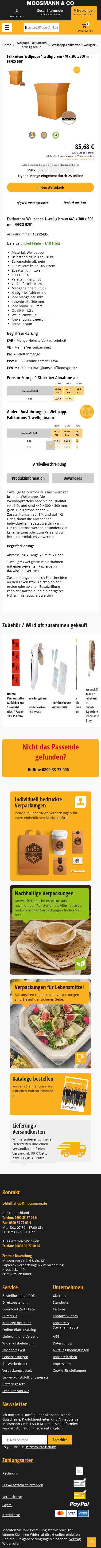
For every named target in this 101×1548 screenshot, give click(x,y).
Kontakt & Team (65, 1316)
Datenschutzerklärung (40, 1447)
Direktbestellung (15, 1302)
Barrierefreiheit (65, 1357)
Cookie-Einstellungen (69, 1370)
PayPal (7, 1505)
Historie (59, 1309)
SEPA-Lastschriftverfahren (22, 1485)
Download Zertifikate (18, 1309)
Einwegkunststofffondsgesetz (25, 1377)
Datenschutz (63, 1343)
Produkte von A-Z (15, 1391)
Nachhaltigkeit (13, 1350)
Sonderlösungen (15, 1357)
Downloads (73, 478)
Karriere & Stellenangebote (65, 1325)
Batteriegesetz (13, 1384)
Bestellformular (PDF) (18, 1295)
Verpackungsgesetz (17, 1370)
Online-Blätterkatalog (19, 1329)
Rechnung (10, 1473)
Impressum (62, 1363)
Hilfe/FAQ (9, 1316)
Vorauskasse (12, 1496)
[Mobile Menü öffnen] (7, 27)
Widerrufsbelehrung (18, 1343)
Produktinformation (28, 478)
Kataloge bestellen (16, 1323)
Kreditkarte (11, 1515)
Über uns (60, 1295)
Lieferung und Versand (20, 1336)
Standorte (60, 1302)
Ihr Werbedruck (14, 1363)
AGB (56, 1336)
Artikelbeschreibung (49, 464)
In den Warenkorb (50, 187)
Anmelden (60, 1439)
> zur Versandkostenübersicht (77, 159)
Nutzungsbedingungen (71, 1350)
